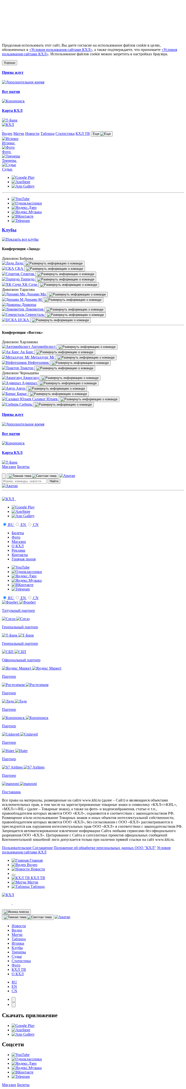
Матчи (18, 133)
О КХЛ (18, 546)
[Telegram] (21, 221)
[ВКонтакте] (22, 216)
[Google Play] (23, 177)
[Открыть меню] (14, 875)
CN (35, 525)
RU (11, 525)
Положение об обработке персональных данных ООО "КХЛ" (105, 848)
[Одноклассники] (27, 203)
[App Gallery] (23, 186)
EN (23, 525)
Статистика (65, 133)
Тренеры (19, 952)
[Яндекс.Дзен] (24, 207)
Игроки (18, 943)
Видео (7, 133)
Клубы (17, 948)
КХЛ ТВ (83, 133)
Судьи (17, 956)
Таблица (47, 133)
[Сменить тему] (32, 476)
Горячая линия (24, 559)
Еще (96, 134)
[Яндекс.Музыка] (27, 212)
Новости (32, 133)
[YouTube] (21, 199)
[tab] (14, 999)
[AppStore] (21, 182)
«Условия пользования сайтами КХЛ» (60, 50)
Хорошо (9, 63)
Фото (16, 537)
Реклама (18, 550)
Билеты (23, 467)
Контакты (20, 555)
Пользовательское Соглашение (27, 848)
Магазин (9, 467)
